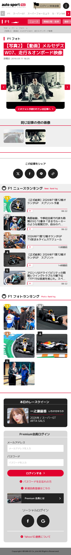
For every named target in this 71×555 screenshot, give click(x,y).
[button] (67, 87)
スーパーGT (19, 13)
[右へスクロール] (68, 13)
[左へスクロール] (3, 13)
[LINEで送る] (41, 174)
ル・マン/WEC (59, 13)
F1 (8, 13)
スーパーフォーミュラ (38, 13)
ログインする (34, 473)
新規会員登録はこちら (37, 488)
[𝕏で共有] (18, 174)
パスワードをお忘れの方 (37, 481)
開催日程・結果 (51, 21)
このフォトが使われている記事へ (34, 108)
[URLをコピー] (53, 174)
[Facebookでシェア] (30, 174)
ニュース (33, 21)
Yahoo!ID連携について (37, 536)
